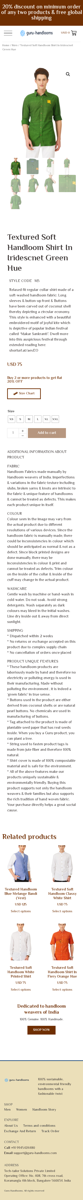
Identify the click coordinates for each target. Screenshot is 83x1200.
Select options (21, 911)
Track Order (50, 1131)
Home (5, 45)
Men (15, 45)
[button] (68, 74)
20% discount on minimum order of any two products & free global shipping (41, 13)
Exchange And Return (20, 1131)
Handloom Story (44, 1110)
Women (21, 1110)
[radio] (11, 419)
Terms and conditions (39, 1126)
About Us (11, 1126)
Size (11, 411)
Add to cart (47, 433)
